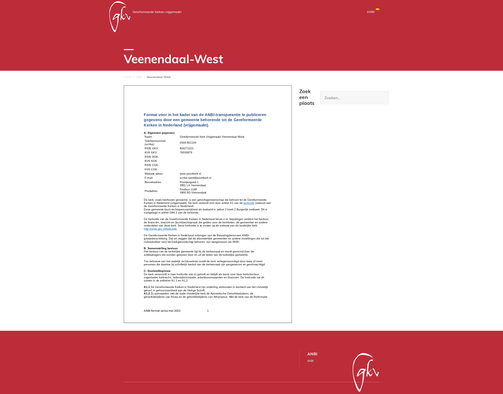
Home (128, 77)
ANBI (370, 12)
